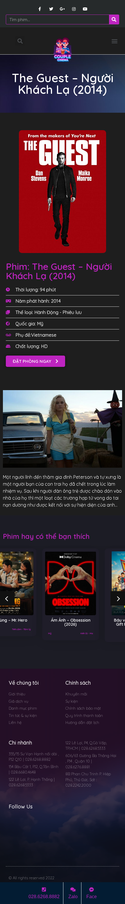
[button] (114, 41)
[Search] (114, 19)
